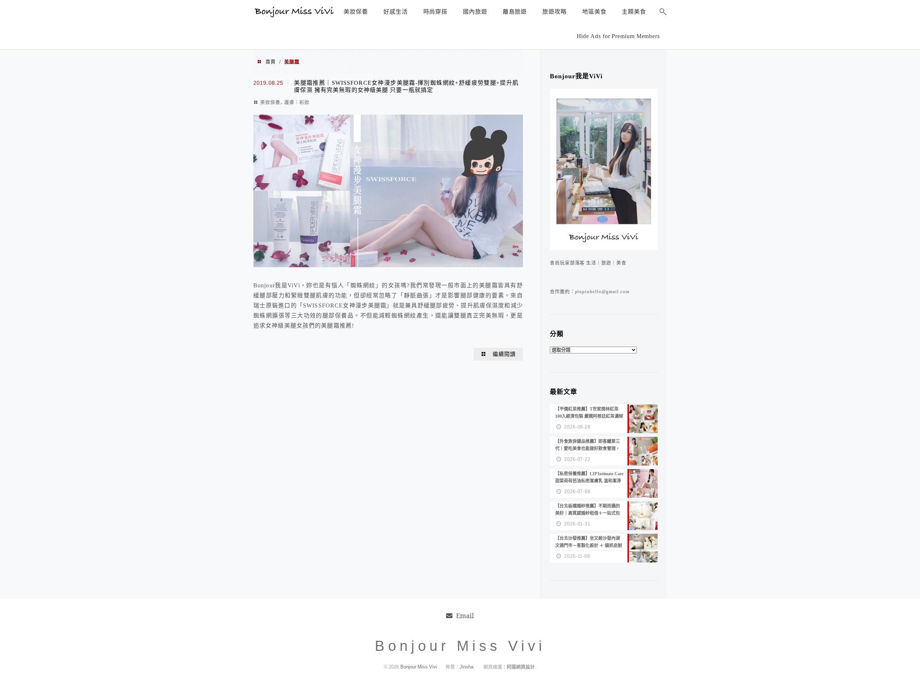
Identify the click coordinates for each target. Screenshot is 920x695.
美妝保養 (270, 102)
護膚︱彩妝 (297, 102)
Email (465, 615)
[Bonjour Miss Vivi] (294, 15)
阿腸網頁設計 (521, 666)
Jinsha (466, 666)
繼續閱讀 (504, 354)
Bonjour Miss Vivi (419, 666)
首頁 (271, 61)
